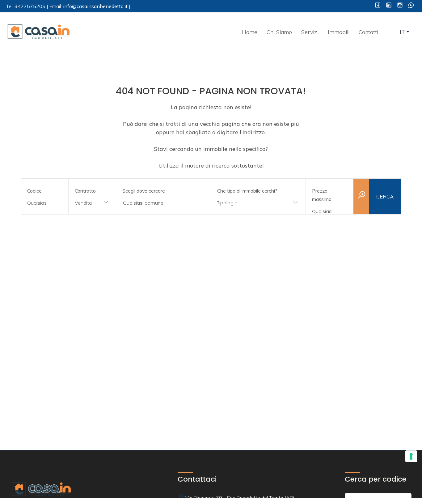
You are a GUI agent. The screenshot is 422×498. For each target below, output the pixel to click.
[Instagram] (399, 6)
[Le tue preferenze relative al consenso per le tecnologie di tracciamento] (411, 456)
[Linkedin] (388, 6)
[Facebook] (377, 6)
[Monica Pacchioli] (38, 31)
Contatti (368, 32)
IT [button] (402, 31)
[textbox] (250, 203)
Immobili (338, 32)
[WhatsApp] (411, 6)
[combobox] (92, 203)
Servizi (310, 32)
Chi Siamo (279, 32)
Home (249, 32)
